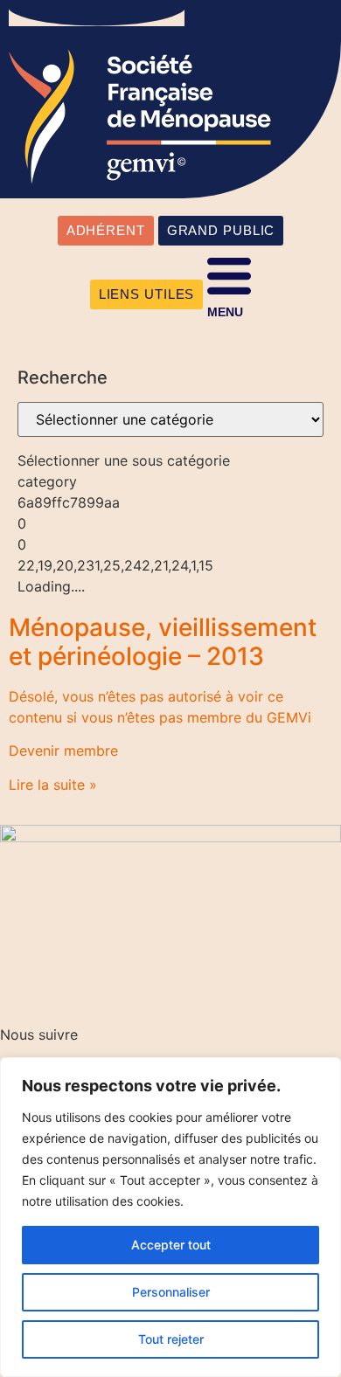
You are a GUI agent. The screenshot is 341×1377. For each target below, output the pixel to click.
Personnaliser (171, 1291)
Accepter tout (171, 1244)
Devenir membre (63, 750)
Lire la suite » (53, 784)
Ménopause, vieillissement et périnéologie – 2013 (163, 642)
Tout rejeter (171, 1339)
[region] (170, 1217)
